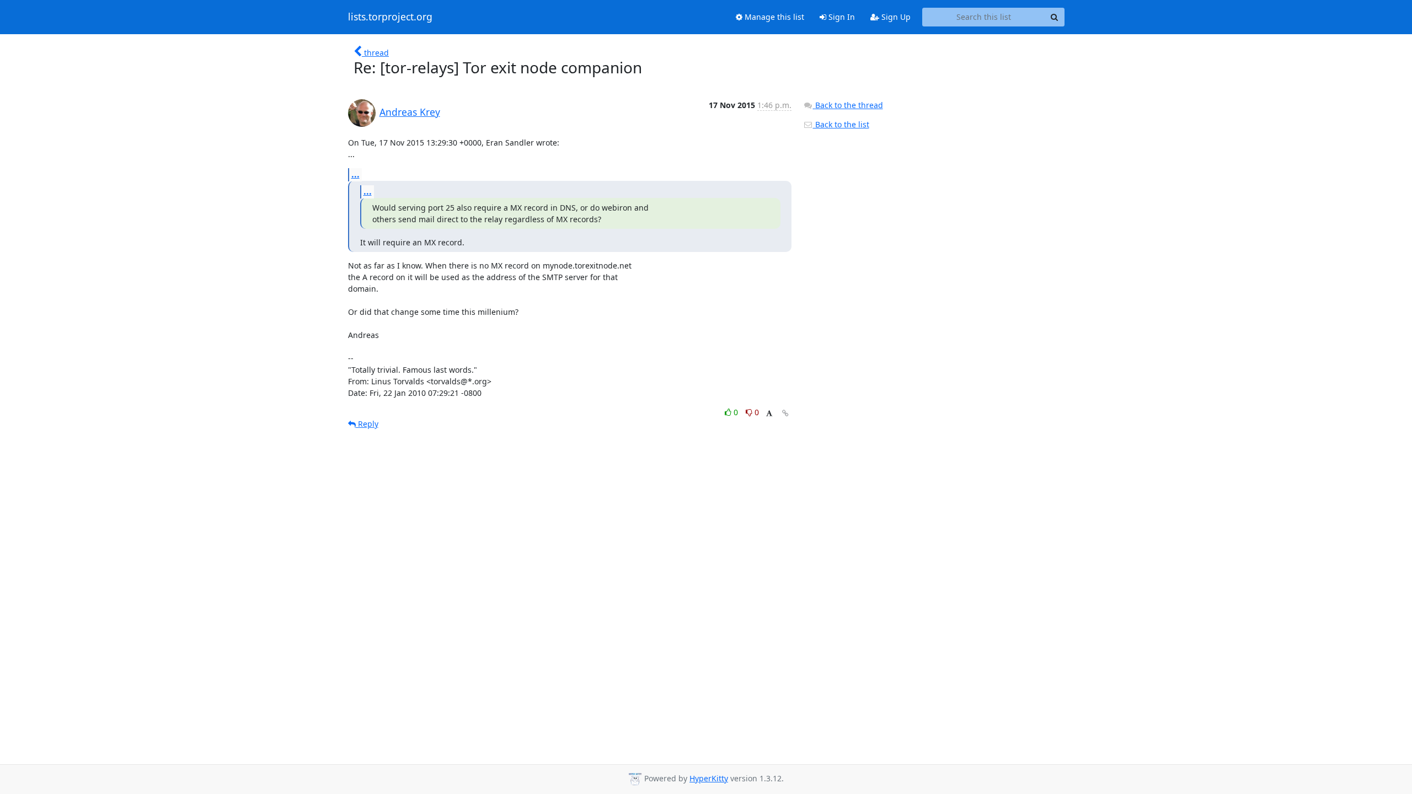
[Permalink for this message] (785, 413)
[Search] (1055, 17)
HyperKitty (708, 778)
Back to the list (841, 124)
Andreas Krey (409, 112)
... (355, 174)
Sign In (840, 17)
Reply (367, 424)
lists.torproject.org (390, 17)
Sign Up (895, 17)
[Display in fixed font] (769, 413)
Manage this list (773, 17)
